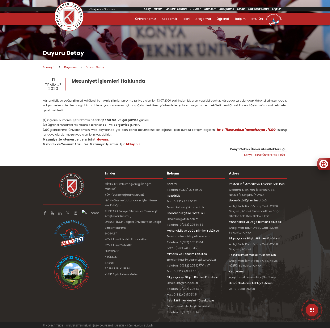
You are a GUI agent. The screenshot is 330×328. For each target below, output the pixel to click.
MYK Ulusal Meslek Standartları (126, 239)
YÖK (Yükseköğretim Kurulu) (124, 195)
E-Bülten (195, 9)
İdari (186, 19)
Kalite (241, 9)
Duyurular (70, 67)
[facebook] (45, 213)
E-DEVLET (111, 233)
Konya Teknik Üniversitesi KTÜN (264, 155)
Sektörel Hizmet (176, 9)
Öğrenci (223, 19)
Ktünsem (210, 9)
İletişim (240, 19)
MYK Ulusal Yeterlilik (118, 245)
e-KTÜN (257, 19)
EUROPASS (112, 251)
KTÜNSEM (111, 257)
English (276, 9)
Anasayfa (49, 67)
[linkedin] (60, 213)
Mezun (158, 9)
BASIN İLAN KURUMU (118, 268)
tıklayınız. (101, 139)
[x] (68, 213)
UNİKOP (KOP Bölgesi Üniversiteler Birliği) (133, 222)
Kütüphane (226, 9)
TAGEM (109, 263)
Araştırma (203, 19)
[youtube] (53, 213)
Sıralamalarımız (258, 9)
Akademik (169, 19)
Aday (147, 9)
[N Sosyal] (91, 213)
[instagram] (76, 213)
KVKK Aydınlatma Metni (121, 274)
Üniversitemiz (145, 19)
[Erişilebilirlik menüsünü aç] (323, 164)
